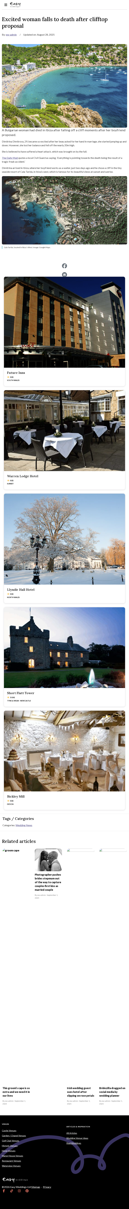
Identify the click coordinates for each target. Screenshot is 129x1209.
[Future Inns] (64, 322)
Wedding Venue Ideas (77, 1138)
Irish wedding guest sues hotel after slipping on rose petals (80, 1092)
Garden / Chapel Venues (14, 1135)
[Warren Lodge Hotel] (64, 430)
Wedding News (24, 825)
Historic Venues (10, 1145)
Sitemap (35, 1186)
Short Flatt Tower (20, 693)
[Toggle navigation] (6, 5)
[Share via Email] (64, 275)
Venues (5, 1124)
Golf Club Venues (10, 1140)
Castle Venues (9, 1130)
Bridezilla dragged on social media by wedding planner (112, 1092)
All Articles (71, 1133)
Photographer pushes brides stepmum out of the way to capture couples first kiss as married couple (48, 882)
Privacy (47, 1186)
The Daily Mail (10, 157)
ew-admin (11, 34)
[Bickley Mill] (64, 751)
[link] (4, 1191)
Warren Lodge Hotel (22, 476)
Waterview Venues (11, 1165)
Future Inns (16, 373)
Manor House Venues (12, 1155)
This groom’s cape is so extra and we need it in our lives (16, 1092)
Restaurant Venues (11, 1160)
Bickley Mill (16, 796)
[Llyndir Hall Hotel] (64, 539)
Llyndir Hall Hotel (20, 590)
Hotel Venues (8, 1150)
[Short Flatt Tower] (64, 647)
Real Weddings (73, 1143)
